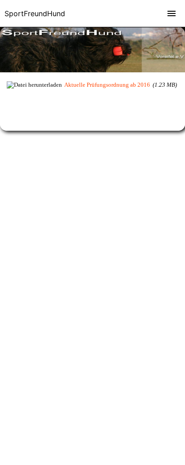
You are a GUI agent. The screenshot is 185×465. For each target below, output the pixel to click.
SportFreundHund (34, 13)
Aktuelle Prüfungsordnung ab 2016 (107, 84)
